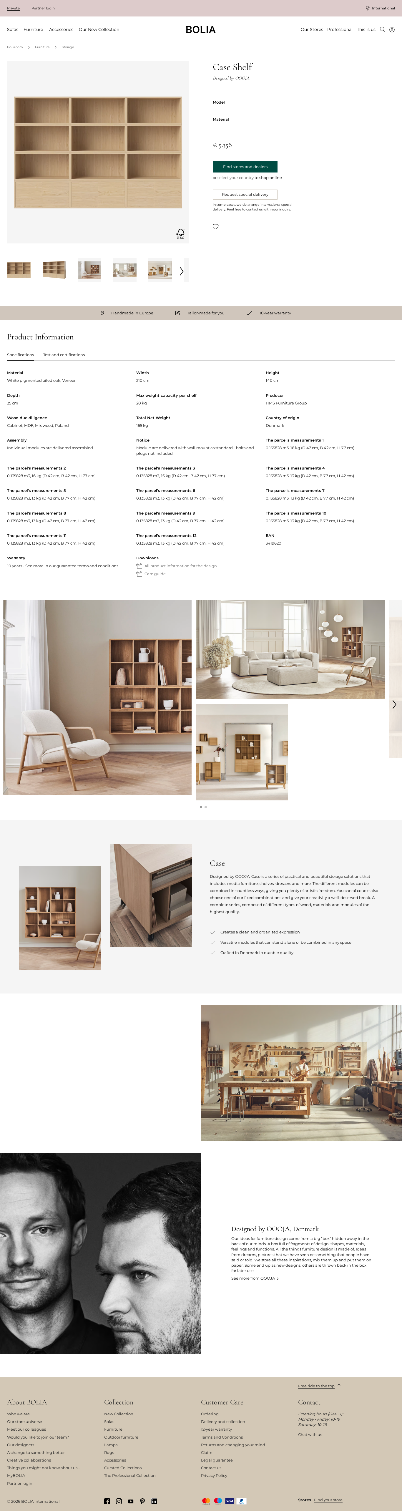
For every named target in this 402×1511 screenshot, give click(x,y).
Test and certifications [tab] (64, 354)
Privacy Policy (214, 1475)
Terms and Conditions (222, 1437)
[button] (201, 807)
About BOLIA (27, 1402)
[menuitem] (383, 30)
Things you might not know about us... (43, 1467)
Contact (309, 1402)
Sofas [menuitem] (12, 29)
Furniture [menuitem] (33, 29)
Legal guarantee (217, 1460)
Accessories (115, 1460)
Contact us (211, 1467)
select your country (235, 177)
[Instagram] (119, 1501)
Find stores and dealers (245, 166)
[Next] (181, 271)
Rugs (109, 1452)
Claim (206, 1452)
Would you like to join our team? (38, 1437)
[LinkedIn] (154, 1501)
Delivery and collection (223, 1421)
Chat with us (310, 1434)
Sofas (109, 1421)
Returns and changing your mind (233, 1444)
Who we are (18, 1414)
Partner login (43, 8)
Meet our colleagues (26, 1429)
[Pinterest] (142, 1501)
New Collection (118, 1414)
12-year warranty (216, 1429)
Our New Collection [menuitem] (99, 29)
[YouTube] (131, 1501)
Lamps (110, 1444)
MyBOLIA (16, 1475)
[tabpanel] (201, 479)
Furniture (42, 47)
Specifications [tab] (20, 354)
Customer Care (222, 1402)
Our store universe (24, 1421)
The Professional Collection (130, 1475)
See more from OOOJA (253, 1278)
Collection (118, 1402)
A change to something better (36, 1452)
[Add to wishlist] (216, 226)
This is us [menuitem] (366, 29)
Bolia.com (15, 47)
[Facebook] (107, 1501)
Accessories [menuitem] (61, 29)
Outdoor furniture (121, 1437)
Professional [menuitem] (340, 29)
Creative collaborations (29, 1460)
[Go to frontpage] (201, 30)
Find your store (328, 1499)
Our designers (20, 1444)
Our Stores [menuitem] (312, 29)
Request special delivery (245, 194)
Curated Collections (123, 1467)
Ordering (210, 1414)
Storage (68, 47)
